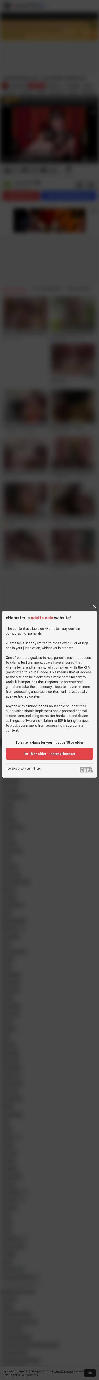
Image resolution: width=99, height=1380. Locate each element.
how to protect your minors (23, 768)
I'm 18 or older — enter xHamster (49, 754)
